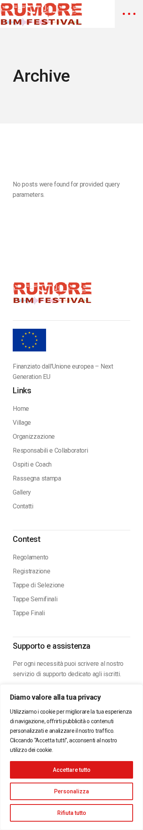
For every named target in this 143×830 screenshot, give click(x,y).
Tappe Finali (28, 613)
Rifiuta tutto (71, 813)
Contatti (23, 506)
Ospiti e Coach (32, 464)
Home (21, 408)
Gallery (22, 492)
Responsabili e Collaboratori (50, 450)
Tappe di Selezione (38, 585)
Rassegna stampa (37, 478)
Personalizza (71, 791)
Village (22, 422)
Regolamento (30, 557)
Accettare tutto (72, 770)
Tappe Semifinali (35, 599)
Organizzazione (34, 436)
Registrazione (31, 571)
